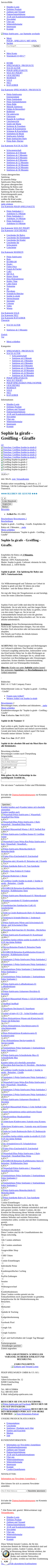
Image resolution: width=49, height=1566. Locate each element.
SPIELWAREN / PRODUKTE (20, 351)
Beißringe (11, 111)
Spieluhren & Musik (15, 133)
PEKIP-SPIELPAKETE (17, 378)
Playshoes (11, 291)
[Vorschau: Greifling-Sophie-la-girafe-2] (18, 450)
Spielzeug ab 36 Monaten (17, 170)
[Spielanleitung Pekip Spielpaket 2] (17, 969)
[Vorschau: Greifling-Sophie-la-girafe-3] (18, 452)
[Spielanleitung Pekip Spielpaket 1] (17, 976)
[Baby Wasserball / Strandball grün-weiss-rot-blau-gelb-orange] (23, 841)
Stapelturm (30, 1008)
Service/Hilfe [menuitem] (18, 15)
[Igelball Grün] (18, 1107)
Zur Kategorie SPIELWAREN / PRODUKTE (21, 90)
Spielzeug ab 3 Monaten (17, 155)
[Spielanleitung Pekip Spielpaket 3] (17, 1048)
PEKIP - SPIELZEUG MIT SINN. (22, 41)
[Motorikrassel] (17, 895)
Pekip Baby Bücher (15, 141)
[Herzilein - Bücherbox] (14, 930)
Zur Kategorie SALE (10, 313)
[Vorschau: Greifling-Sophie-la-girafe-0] (18, 447)
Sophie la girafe (13, 296)
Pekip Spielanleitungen (16, 102)
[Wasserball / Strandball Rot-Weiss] (16, 814)
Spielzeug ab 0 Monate (16, 153)
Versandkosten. (7, 1512)
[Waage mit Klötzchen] (22, 1018)
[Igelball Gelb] (18, 999)
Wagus (9, 308)
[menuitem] (27, 7)
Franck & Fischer (14, 269)
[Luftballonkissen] (18, 984)
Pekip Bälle (11, 104)
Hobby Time (12, 281)
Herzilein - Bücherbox (36, 930)
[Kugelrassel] (17, 935)
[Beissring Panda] (14, 947)
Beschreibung (7, 519)
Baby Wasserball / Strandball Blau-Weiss (20, 823)
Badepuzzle (41, 913)
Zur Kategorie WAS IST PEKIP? (15, 228)
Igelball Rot (40, 829)
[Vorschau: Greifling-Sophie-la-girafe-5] (18, 457)
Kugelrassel (38, 935)
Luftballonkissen (8, 986)
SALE (9, 390)
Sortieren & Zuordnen (16, 126)
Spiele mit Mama (14, 124)
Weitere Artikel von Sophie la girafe (22, 698)
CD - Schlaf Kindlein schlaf (31, 1013)
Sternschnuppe (13, 298)
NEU (9, 392)
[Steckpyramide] (18, 1040)
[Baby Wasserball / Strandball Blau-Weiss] (18, 822)
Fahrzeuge (11, 116)
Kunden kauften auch (10, 807)
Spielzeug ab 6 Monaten (17, 158)
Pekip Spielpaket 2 (38, 959)
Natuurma (11, 286)
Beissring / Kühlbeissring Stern (14, 890)
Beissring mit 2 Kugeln (37, 861)
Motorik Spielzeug (14, 106)
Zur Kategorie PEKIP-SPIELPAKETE (18, 206)
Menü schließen (13, 341)
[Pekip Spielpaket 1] (15, 964)
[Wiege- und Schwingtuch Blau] (22, 922)
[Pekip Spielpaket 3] (15, 1089)
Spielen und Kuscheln (16, 1430)
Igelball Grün (40, 1107)
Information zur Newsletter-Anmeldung (24, 1445)
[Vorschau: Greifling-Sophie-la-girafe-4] (18, 455)
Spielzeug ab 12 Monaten (17, 162)
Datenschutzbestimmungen (23, 795)
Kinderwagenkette (30, 900)
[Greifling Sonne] (18, 834)
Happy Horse (12, 276)
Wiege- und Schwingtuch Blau (14, 925)
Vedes (9, 306)
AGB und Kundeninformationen (21, 17)
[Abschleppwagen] (20, 1026)
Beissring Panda (34, 947)
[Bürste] (11, 876)
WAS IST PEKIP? (15, 380)
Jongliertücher (7, 908)
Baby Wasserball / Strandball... (14, 844)
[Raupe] (18, 1112)
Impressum (11, 26)
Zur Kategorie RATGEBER (13, 318)
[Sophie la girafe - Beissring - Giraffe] (18, 881)
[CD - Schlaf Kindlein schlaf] (10, 1013)
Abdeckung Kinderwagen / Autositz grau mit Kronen (24, 1126)
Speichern (6, 805)
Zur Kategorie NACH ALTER (14, 145)
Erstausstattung (13, 1423)
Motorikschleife (8, 851)
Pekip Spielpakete (14, 99)
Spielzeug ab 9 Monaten (17, 160)
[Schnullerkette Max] (20, 1055)
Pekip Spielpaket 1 (38, 964)
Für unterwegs (13, 114)
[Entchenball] (14, 856)
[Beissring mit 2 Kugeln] (14, 861)
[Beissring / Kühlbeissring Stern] (22, 888)
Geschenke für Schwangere (13, 243)
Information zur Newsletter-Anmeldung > (19, 1478)
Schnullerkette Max (9, 1058)
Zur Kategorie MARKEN (12, 252)
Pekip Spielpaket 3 (38, 1089)
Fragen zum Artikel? (15, 696)
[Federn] (12, 871)
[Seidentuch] (16, 918)
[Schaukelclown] (12, 1143)
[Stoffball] (6, 1003)
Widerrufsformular (14, 24)
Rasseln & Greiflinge (16, 119)
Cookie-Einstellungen (16, 1469)
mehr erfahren (7, 204)
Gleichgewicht (13, 121)
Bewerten (5, 509)
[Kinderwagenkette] (11, 900)
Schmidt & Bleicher (15, 293)
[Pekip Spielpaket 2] (15, 959)
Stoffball (15, 1003)
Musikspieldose (23, 1116)
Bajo (9, 259)
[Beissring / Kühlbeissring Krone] (23, 952)
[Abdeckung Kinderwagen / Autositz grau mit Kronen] (24, 1124)
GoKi (9, 271)
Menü (9, 38)
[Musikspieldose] (9, 1116)
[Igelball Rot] (18, 829)
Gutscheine (11, 247)
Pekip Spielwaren (14, 257)
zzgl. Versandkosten (20, 479)
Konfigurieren (30, 1563)
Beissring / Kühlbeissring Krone (15, 954)
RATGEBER (12, 395)
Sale (8, 1435)
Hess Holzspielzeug (15, 279)
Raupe (39, 1112)
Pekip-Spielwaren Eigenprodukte (14, 95)
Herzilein (5, 994)
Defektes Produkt (14, 9)
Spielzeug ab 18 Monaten (17, 165)
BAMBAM (12, 261)
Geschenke (11, 1426)
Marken (10, 1433)
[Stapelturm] (13, 1008)
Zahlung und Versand (16, 12)
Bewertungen (20, 519)
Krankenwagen (7, 1035)
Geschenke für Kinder (16, 240)
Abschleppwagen (8, 1028)
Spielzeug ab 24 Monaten (17, 167)
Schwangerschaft (14, 150)
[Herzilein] (20, 991)
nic (8, 288)
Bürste (24, 876)
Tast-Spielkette (33, 866)
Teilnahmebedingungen (17, 1447)
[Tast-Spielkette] (14, 866)
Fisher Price (12, 266)
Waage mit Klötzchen (10, 1021)
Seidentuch (35, 918)
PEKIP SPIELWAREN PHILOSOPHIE (24, 383)
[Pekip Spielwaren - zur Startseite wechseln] (20, 33)
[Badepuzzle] (18, 913)
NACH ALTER (13, 353)
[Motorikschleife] (18, 849)
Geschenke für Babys (16, 235)
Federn (27, 871)
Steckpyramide (7, 1043)
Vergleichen (6, 504)
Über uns (10, 21)
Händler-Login (13, 7)
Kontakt (10, 29)
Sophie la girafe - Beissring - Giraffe (22, 882)
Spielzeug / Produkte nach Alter (20, 1428)
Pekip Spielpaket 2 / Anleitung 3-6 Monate (16, 217)
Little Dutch (12, 284)
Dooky (10, 264)
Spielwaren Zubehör (15, 136)
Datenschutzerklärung (16, 14)
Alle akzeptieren (17, 1563)
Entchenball (33, 856)
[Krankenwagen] (19, 1033)
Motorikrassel (40, 895)
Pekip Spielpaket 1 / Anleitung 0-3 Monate (16, 212)
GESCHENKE (13, 385)
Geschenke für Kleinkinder (18, 237)
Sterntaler (11, 301)
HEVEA (10, 274)
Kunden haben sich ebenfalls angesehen (18, 1062)
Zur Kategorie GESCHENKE (14, 230)
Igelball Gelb (42, 999)
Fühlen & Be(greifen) (16, 109)
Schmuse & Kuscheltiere (17, 131)
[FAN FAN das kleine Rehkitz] (21, 940)
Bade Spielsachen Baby (17, 138)
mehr (23, 527)
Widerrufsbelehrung (15, 1459)
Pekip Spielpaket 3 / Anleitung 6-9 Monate (16, 222)
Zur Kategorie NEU (9, 315)
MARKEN (11, 388)
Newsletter (11, 19)
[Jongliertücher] (18, 905)
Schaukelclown (29, 1143)
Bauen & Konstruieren (16, 129)
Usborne (10, 303)
